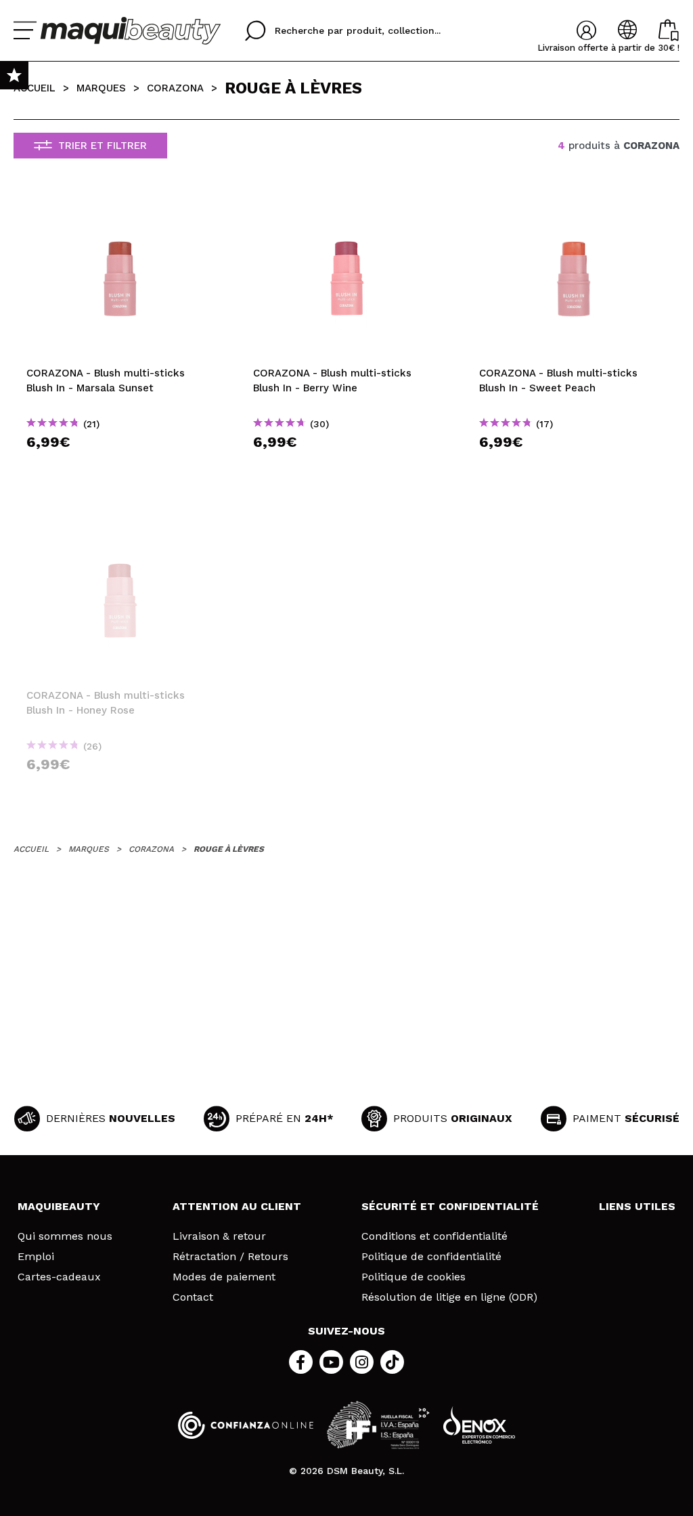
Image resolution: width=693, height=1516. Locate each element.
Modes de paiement (224, 1277)
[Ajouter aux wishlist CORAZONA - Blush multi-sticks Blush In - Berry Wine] (347, 207)
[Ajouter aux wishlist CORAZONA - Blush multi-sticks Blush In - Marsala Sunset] (120, 207)
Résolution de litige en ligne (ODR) (449, 1297)
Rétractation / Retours (230, 1256)
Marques (101, 88)
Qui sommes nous (65, 1236)
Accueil (34, 88)
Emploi (36, 1256)
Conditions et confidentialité (434, 1236)
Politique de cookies (413, 1277)
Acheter (120, 466)
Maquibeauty (59, 1206)
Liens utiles (637, 1206)
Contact (193, 1297)
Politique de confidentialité (431, 1256)
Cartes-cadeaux (59, 1277)
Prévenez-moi (124, 788)
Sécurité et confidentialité (450, 1206)
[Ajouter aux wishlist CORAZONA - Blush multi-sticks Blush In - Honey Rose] (120, 530)
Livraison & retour (219, 1236)
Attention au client (237, 1206)
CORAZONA (175, 88)
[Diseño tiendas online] (479, 1425)
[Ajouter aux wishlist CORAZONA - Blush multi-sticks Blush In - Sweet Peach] (573, 207)
